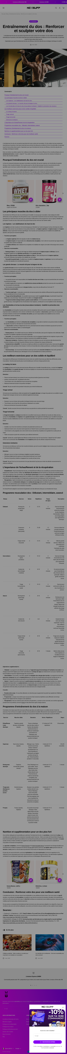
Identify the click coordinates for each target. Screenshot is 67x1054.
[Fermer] (63, 1007)
